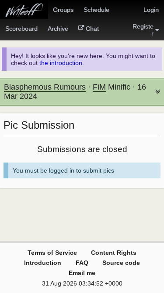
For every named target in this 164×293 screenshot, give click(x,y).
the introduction (60, 62)
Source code (121, 262)
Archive (58, 28)
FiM (99, 87)
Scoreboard (21, 28)
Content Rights (113, 252)
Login (151, 9)
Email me (82, 272)
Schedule (96, 9)
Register (143, 30)
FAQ (82, 262)
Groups (63, 9)
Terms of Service (52, 252)
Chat (92, 28)
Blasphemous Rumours (45, 87)
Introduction (42, 262)
